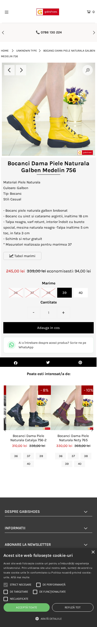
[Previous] (9, 70)
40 (81, 293)
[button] (48, 619)
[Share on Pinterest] (80, 362)
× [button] (93, 552)
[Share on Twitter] (48, 362)
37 (32, 293)
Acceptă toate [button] (26, 607)
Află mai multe (20, 577)
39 (64, 293)
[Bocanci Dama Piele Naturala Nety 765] (73, 407)
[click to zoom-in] (87, 70)
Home (5, 50)
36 (16, 293)
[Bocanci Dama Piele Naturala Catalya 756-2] (28, 407)
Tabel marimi (24, 256)
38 (48, 293)
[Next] (21, 70)
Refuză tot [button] (73, 607)
